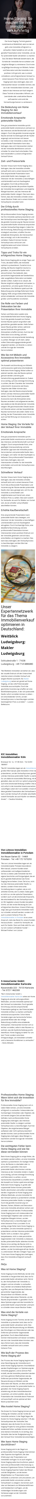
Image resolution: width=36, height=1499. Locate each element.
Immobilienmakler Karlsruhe (11, 996)
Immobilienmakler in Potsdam (12, 917)
